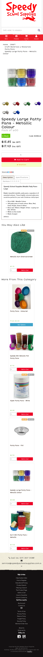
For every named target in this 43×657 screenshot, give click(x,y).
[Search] (39, 30)
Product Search (21, 585)
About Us (21, 628)
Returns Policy (21, 616)
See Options (21, 325)
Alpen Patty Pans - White (20, 401)
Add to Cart (22, 160)
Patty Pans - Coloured (19, 311)
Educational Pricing (21, 583)
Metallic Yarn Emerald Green (21, 257)
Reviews (6, 181)
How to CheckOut (21, 595)
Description (8, 177)
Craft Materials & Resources (18, 47)
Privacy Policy (21, 614)
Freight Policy (21, 619)
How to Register (21, 580)
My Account (21, 603)
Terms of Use (22, 611)
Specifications (22, 177)
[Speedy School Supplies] (22, 13)
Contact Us (21, 605)
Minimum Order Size (21, 623)
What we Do (21, 630)
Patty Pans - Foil (16, 445)
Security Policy (21, 621)
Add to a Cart (22, 592)
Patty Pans (10, 49)
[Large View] (5, 103)
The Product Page (21, 590)
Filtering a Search (21, 588)
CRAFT (13, 45)
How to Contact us (21, 597)
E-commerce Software (18, 651)
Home (5, 45)
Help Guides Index (21, 578)
